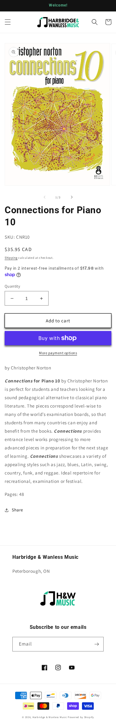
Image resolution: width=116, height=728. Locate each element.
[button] (8, 22)
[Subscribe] (96, 644)
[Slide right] (72, 197)
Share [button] (17, 510)
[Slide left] (44, 197)
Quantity (12, 286)
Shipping (11, 258)
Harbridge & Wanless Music (49, 717)
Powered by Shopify (81, 717)
